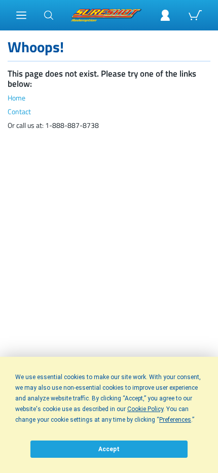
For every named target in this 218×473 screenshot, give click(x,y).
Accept (109, 449)
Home (16, 98)
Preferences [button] (175, 419)
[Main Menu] (21, 15)
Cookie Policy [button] (145, 409)
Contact (19, 112)
